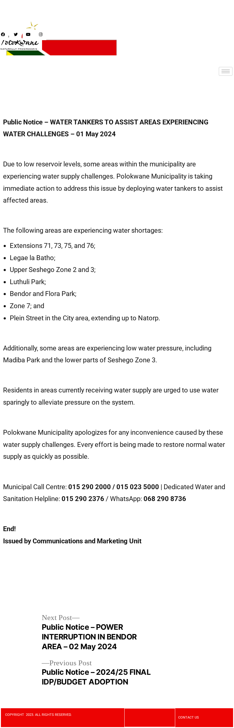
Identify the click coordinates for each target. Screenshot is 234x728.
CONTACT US (188, 717)
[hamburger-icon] (225, 71)
